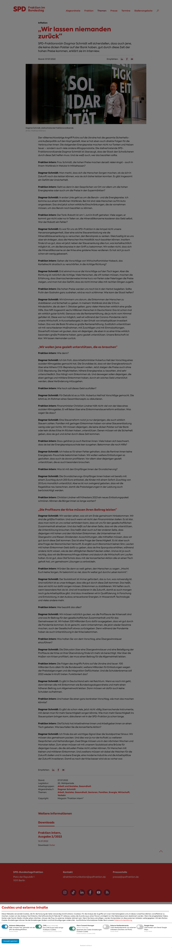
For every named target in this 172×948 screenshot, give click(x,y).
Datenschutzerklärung (123, 920)
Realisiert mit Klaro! (86, 945)
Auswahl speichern (10, 941)
